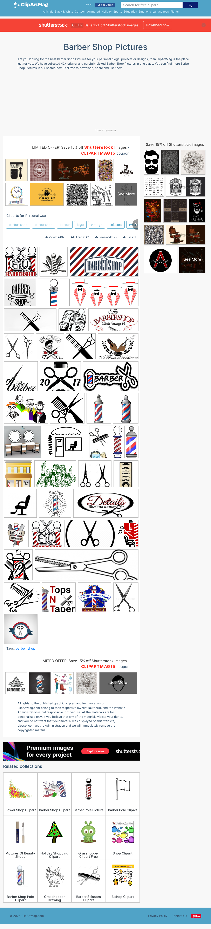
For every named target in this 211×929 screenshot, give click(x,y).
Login (89, 4)
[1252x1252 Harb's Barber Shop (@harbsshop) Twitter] (53, 294)
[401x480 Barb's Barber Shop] (53, 263)
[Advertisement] (103, 101)
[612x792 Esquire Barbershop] (16, 535)
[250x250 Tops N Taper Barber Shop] (58, 599)
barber (65, 225)
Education (130, 11)
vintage (96, 225)
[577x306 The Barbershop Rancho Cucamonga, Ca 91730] (113, 322)
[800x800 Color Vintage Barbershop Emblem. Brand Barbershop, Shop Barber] (55, 505)
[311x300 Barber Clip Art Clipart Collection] (72, 322)
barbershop (44, 225)
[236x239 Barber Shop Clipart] (80, 348)
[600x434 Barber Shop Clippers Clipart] (118, 348)
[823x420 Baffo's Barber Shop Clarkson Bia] (30, 322)
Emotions (145, 11)
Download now (157, 25)
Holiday (107, 11)
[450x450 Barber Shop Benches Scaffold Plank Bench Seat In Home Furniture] (22, 444)
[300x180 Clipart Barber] (110, 378)
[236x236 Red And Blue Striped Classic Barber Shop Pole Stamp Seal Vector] (20, 630)
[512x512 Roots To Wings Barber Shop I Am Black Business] (67, 410)
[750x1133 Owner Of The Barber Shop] (128, 535)
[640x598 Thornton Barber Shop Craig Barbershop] (22, 599)
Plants (174, 11)
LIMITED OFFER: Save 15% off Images (79, 147)
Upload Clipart (105, 4)
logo (80, 225)
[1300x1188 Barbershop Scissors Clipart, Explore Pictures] (95, 475)
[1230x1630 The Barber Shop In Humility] (125, 410)
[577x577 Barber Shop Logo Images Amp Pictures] (21, 378)
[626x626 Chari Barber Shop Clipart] (20, 505)
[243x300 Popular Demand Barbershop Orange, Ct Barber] (18, 567)
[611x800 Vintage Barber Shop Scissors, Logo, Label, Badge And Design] (126, 599)
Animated (93, 11)
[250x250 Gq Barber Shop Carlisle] (20, 263)
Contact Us (179, 915)
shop (31, 648)
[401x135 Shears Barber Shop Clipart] (86, 567)
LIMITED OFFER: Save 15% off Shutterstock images (83, 661)
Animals (48, 11)
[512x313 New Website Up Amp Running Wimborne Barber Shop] (90, 535)
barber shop (18, 225)
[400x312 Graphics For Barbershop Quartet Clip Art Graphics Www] (26, 410)
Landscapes (160, 11)
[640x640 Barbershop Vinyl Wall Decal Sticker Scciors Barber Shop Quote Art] (20, 294)
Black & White (64, 11)
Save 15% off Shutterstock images (175, 144)
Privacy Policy (157, 915)
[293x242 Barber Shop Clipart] (65, 444)
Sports (117, 11)
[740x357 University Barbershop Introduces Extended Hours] (104, 263)
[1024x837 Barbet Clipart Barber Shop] (60, 378)
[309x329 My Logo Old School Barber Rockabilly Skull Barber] (50, 348)
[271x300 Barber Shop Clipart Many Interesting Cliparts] (105, 444)
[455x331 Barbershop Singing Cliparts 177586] (55, 476)
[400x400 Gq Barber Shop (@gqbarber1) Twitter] (46, 535)
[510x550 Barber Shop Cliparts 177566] (18, 476)
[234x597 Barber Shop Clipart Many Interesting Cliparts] (131, 443)
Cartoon (80, 11)
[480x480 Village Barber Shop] (94, 599)
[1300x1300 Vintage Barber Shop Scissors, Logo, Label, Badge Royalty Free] (19, 348)
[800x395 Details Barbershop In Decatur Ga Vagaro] (106, 505)
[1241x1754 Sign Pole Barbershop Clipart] (99, 410)
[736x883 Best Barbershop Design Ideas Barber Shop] (126, 475)
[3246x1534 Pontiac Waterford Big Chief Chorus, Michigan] (105, 294)
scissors (115, 225)
